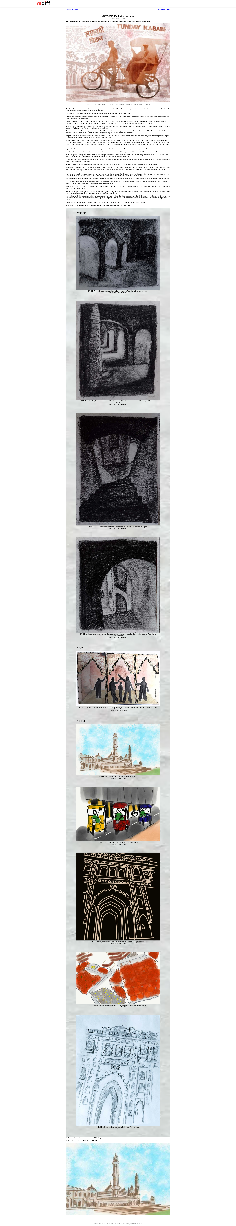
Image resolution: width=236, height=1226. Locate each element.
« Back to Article (72, 10)
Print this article (164, 10)
